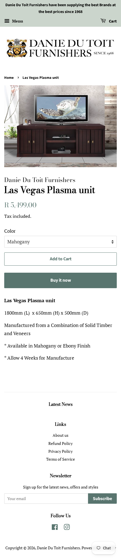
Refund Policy (60, 443)
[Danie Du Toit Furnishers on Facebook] (54, 528)
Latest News (61, 404)
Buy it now (60, 280)
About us (60, 435)
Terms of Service (60, 459)
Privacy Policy (60, 451)
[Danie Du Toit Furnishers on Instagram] (67, 528)
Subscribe (102, 499)
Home (9, 77)
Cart (112, 21)
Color (10, 231)
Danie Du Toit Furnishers (58, 547)
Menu (17, 21)
